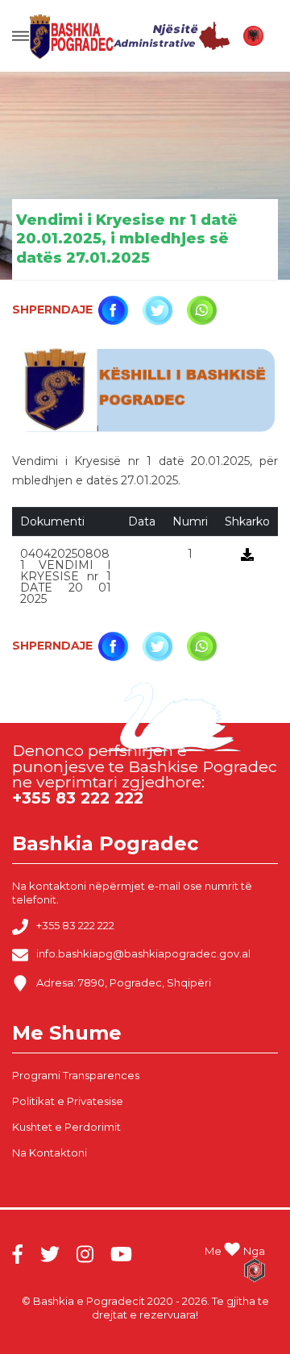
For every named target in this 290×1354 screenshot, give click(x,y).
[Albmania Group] (254, 1270)
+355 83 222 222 (75, 925)
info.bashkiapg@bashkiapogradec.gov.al (143, 953)
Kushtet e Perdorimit (66, 1126)
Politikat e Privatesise (67, 1100)
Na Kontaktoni (49, 1152)
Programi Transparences (75, 1075)
